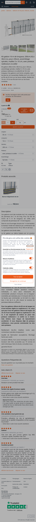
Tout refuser (18, 284)
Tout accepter (18, 277)
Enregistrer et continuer (18, 281)
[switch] (31, 258)
